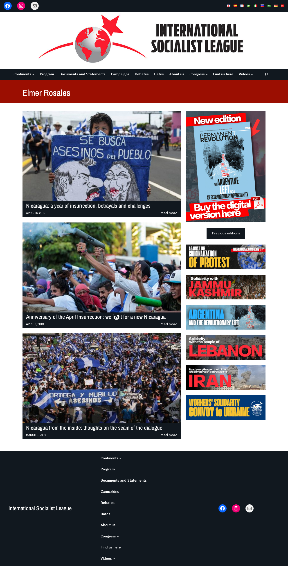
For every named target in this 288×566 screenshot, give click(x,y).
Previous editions (226, 233)
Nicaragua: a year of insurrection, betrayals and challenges (88, 205)
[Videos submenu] (252, 74)
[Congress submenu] (207, 74)
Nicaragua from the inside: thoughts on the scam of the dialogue (94, 427)
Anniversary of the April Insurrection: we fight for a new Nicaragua (96, 317)
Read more (168, 213)
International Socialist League (40, 508)
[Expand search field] (266, 74)
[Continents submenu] (33, 74)
